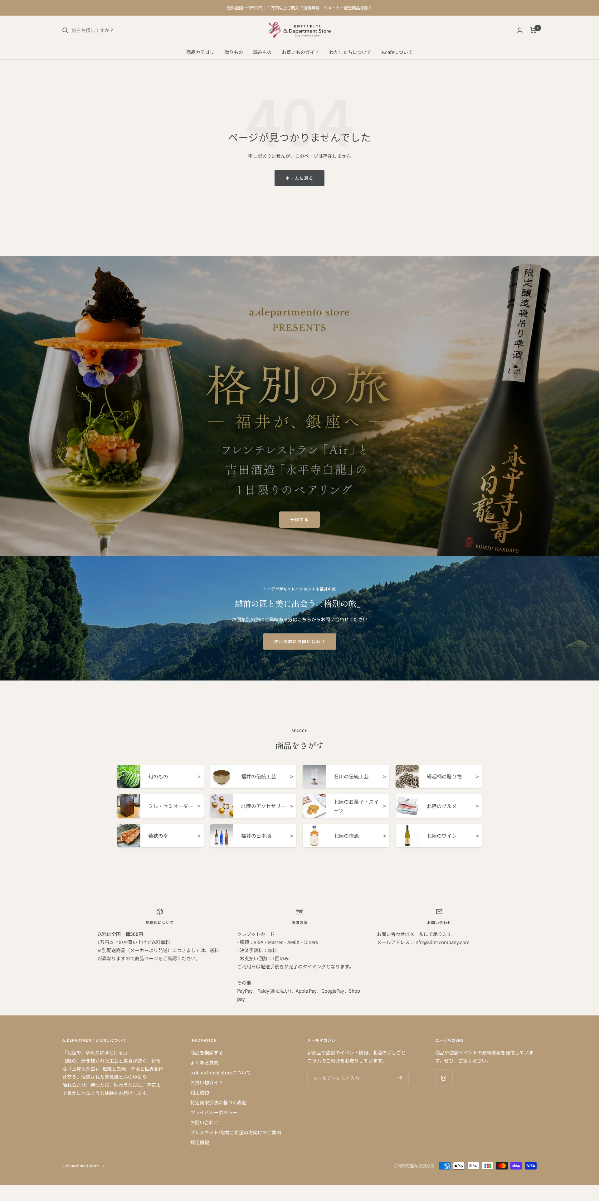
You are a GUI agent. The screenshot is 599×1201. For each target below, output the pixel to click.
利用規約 (199, 1092)
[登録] (399, 1078)
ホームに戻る (299, 178)
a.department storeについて (220, 1072)
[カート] (533, 30)
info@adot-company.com (442, 942)
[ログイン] (520, 30)
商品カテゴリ (200, 51)
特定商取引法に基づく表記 (218, 1102)
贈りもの (233, 51)
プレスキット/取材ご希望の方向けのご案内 (235, 1132)
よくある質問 (204, 1062)
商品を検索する (206, 1052)
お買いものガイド (300, 51)
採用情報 (199, 1142)
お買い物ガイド (206, 1082)
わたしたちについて (350, 51)
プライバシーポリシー (213, 1112)
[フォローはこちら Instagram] (443, 1078)
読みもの (262, 51)
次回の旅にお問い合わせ (299, 641)
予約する (299, 519)
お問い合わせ (204, 1122)
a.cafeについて (397, 51)
